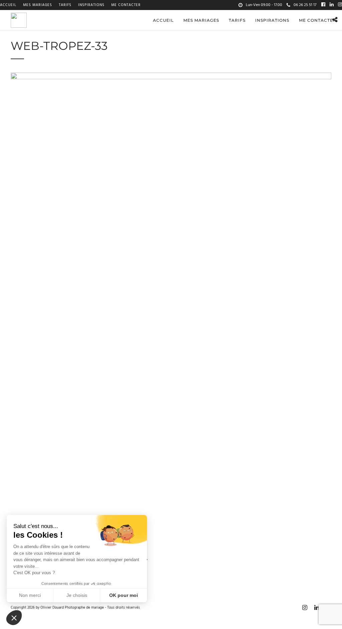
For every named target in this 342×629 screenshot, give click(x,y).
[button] (14, 618)
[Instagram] (340, 5)
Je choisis (76, 595)
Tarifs (65, 5)
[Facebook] (323, 5)
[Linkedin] (332, 5)
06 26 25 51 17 (305, 5)
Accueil (8, 5)
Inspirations (91, 5)
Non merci (30, 595)
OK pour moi (123, 595)
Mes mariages (37, 5)
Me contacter (126, 5)
